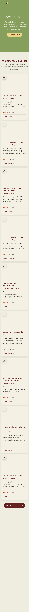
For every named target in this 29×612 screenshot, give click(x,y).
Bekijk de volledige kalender (14, 505)
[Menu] (26, 3)
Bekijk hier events (14, 35)
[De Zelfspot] (5, 3)
